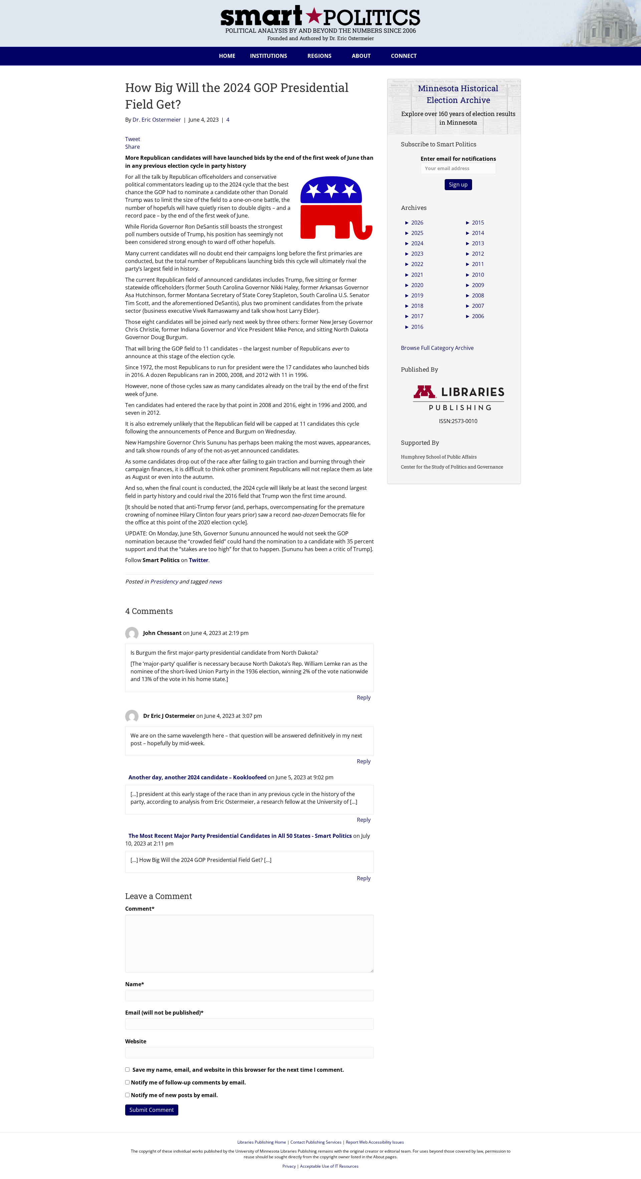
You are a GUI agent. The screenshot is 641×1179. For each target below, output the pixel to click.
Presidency (164, 581)
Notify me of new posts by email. (174, 1095)
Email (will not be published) (164, 1012)
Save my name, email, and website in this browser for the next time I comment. (238, 1069)
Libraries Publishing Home (261, 1142)
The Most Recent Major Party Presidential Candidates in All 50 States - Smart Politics (240, 835)
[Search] (510, 55)
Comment (140, 908)
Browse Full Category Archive (437, 348)
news (215, 581)
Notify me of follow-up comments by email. (188, 1082)
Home (227, 55)
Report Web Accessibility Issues (375, 1142)
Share (132, 146)
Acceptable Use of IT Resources (329, 1166)
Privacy (289, 1166)
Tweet (132, 139)
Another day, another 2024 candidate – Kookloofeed (197, 777)
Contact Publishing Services (316, 1142)
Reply (364, 697)
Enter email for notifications (458, 158)
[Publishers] (458, 398)
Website (135, 1041)
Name (134, 984)
